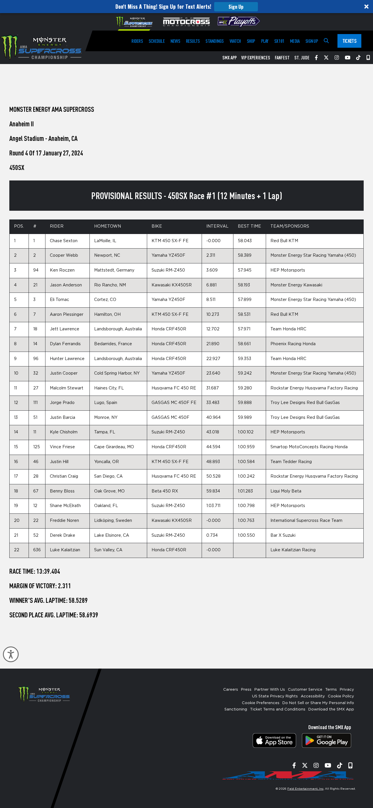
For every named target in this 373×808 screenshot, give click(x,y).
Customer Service (305, 690)
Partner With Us (269, 690)
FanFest (282, 57)
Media (295, 41)
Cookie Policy (341, 696)
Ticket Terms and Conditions (277, 709)
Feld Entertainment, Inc (305, 788)
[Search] (326, 41)
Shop (251, 41)
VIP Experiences (255, 57)
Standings (214, 41)
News (175, 41)
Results (193, 41)
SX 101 (279, 41)
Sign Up (235, 6)
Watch (235, 41)
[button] (186, 6)
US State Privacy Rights (275, 696)
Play (264, 41)
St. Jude (301, 57)
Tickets (349, 41)
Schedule (157, 41)
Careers (230, 690)
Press (246, 690)
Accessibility (313, 696)
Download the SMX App (331, 709)
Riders (136, 41)
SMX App (229, 57)
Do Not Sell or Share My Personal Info (318, 703)
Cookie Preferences (260, 703)
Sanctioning (235, 709)
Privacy (347, 690)
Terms (331, 690)
